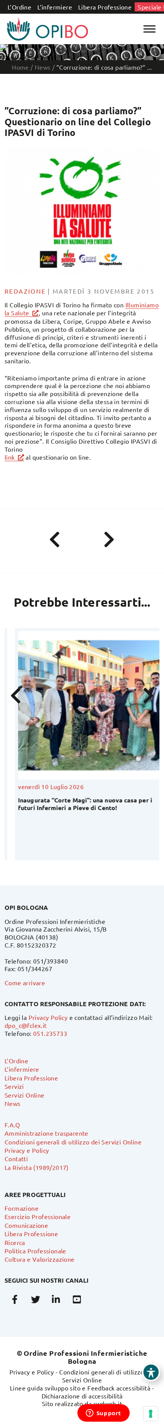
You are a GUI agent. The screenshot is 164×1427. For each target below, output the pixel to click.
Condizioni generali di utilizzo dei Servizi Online (73, 1142)
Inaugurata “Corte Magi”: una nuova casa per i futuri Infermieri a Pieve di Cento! (75, 803)
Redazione (25, 291)
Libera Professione (105, 7)
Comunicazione (26, 1225)
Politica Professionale (35, 1250)
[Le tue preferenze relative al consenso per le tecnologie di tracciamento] (150, 1413)
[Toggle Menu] (149, 28)
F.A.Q (12, 1124)
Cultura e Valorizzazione (40, 1259)
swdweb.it (107, 1403)
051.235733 (50, 1033)
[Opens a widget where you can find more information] (103, 1413)
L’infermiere (54, 7)
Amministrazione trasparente (46, 1133)
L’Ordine (19, 7)
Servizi (14, 1086)
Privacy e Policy (27, 1150)
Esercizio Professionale (38, 1216)
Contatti (16, 1158)
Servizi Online (25, 1095)
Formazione (22, 1208)
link (10, 457)
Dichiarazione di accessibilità (82, 1396)
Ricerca (15, 1242)
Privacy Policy (48, 1017)
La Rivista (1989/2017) (37, 1167)
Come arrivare (25, 982)
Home (20, 67)
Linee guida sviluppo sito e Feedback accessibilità (80, 1388)
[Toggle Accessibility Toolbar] (151, 1372)
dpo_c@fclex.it (26, 1025)
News (13, 1103)
